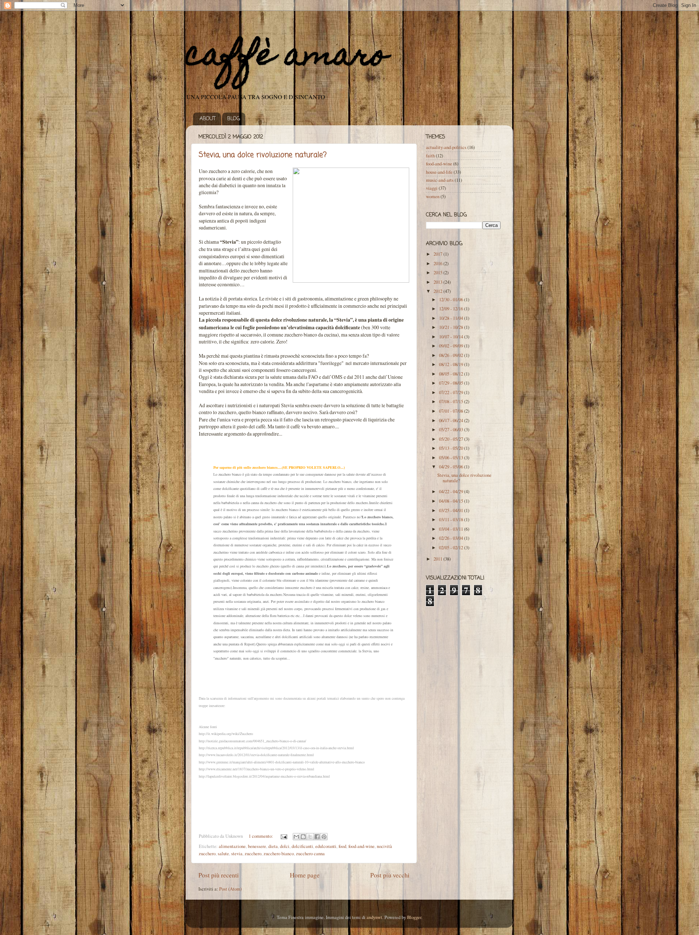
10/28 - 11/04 (451, 318)
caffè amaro (286, 57)
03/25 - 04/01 (451, 510)
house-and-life (439, 172)
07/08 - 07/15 (451, 401)
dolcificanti (302, 846)
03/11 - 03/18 (451, 519)
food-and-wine (361, 846)
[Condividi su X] (310, 836)
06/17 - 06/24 (451, 420)
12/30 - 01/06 (451, 299)
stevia (236, 853)
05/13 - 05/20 (451, 448)
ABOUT (208, 119)
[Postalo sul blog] (303, 836)
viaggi (432, 188)
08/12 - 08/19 (451, 364)
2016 (438, 263)
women (432, 196)
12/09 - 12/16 (451, 309)
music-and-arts (440, 180)
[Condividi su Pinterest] (324, 836)
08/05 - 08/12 (451, 374)
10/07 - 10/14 (451, 337)
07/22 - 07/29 (451, 392)
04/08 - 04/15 (451, 501)
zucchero (253, 853)
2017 (438, 254)
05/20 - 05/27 (451, 439)
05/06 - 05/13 (451, 458)
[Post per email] (283, 836)
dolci (284, 846)
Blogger (414, 917)
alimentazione (232, 846)
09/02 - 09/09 (451, 346)
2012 (438, 291)
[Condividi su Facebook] (317, 836)
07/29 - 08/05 (451, 383)
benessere (257, 846)
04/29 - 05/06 (451, 467)
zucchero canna (310, 853)
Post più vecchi (390, 875)
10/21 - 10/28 (451, 327)
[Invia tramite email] (296, 836)
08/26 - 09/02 (451, 355)
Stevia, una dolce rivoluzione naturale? (263, 155)
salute (223, 853)
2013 (438, 282)
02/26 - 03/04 (451, 538)
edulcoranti (325, 846)
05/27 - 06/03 (451, 430)
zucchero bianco (279, 853)
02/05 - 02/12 (451, 548)
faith (430, 156)
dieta (273, 846)
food (342, 846)
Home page (305, 875)
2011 (438, 559)
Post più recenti (218, 875)
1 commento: (261, 836)
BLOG (233, 119)
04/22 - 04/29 (451, 491)
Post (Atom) (230, 889)
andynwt (374, 917)
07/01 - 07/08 (451, 411)
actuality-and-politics (446, 147)
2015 (438, 273)
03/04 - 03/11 (451, 529)
